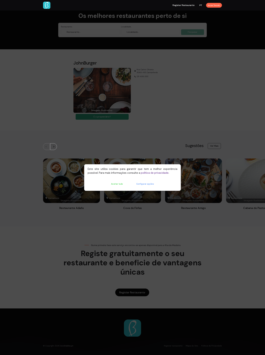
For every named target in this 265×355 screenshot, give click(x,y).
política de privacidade (155, 173)
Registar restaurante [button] (183, 5)
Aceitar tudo (117, 184)
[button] (53, 146)
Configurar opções (145, 184)
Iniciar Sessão (214, 5)
